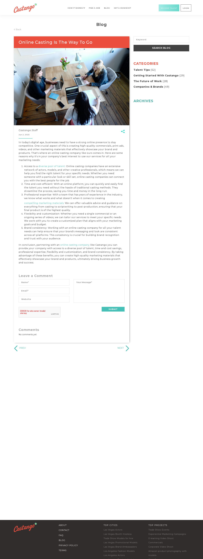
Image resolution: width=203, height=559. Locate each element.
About (63, 525)
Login (186, 8)
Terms (63, 550)
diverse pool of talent (51, 166)
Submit (113, 309)
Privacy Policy (68, 545)
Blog (107, 8)
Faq (61, 535)
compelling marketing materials (44, 203)
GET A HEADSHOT (122, 8)
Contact (64, 530)
